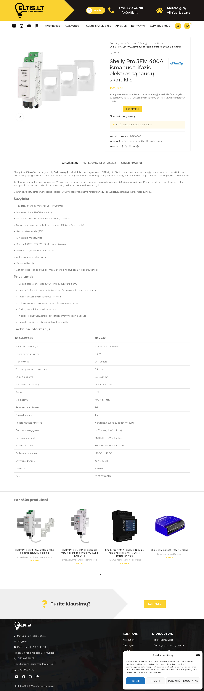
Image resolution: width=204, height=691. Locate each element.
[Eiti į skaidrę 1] (100, 574)
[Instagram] (30, 677)
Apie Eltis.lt (128, 640)
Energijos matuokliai (150, 43)
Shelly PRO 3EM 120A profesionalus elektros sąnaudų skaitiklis (34, 551)
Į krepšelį (132, 109)
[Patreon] (37, 677)
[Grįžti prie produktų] (115, 53)
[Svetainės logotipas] (29, 10)
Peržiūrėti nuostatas (183, 680)
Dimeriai (177, 554)
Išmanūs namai (128, 43)
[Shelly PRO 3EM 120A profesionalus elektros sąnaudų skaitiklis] (35, 526)
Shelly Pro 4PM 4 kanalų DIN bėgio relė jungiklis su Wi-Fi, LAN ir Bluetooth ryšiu (124, 553)
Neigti (155, 680)
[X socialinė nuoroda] (126, 147)
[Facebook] (24, 677)
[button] (197, 655)
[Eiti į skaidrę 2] (103, 574)
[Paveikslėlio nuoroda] (23, 625)
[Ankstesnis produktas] (111, 53)
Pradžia (113, 43)
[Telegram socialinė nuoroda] (138, 147)
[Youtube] (17, 677)
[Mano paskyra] (178, 26)
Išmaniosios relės (132, 560)
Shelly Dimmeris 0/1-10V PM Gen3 (169, 550)
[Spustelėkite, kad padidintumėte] (20, 117)
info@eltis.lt (128, 12)
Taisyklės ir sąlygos (163, 640)
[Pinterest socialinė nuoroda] (130, 147)
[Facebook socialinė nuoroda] (122, 147)
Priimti (135, 680)
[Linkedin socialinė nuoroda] (134, 147)
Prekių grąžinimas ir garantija (169, 645)
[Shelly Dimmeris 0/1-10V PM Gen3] (169, 526)
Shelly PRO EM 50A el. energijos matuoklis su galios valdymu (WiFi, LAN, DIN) (79, 553)
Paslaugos (128, 645)
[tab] (70, 161)
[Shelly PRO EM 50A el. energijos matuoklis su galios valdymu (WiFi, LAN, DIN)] (80, 526)
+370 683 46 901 (132, 8)
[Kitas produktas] (118, 53)
